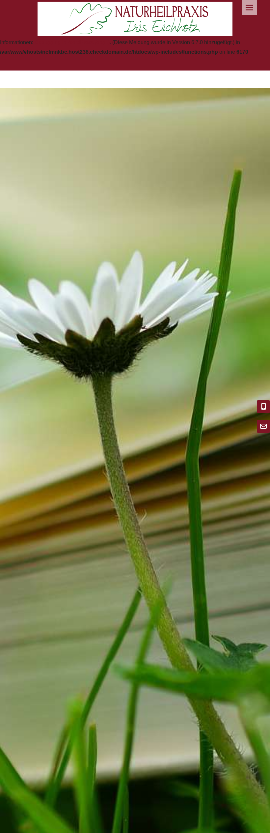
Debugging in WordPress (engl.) (72, 42)
